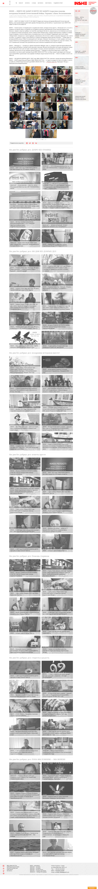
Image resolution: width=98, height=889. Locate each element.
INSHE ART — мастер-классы (36, 869)
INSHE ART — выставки (35, 866)
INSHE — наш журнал (35, 865)
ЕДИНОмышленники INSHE (13, 866)
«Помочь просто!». (51, 62)
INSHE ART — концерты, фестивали (38, 870)
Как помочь (9, 870)
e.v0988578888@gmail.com (62, 872)
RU (9, 4)
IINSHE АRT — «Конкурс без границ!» (38, 872)
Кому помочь (10, 869)
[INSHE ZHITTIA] (85, 3)
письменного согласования (73, 874)
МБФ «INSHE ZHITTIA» (12, 865)
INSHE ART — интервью (35, 868)
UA (9, 2)
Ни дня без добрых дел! (12, 868)
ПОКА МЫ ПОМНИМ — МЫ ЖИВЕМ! (25, 15)
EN (9, 1)
